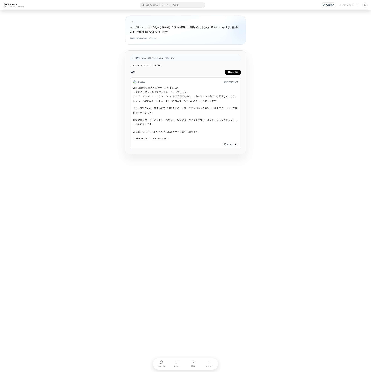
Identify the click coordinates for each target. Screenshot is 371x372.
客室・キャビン (141, 138)
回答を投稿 (233, 72)
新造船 (157, 65)
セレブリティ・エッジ (140, 65)
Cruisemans (10, 4)
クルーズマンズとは (346, 5)
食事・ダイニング (159, 138)
